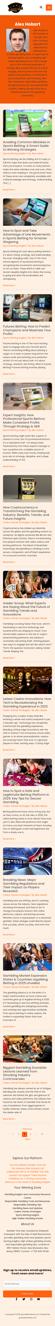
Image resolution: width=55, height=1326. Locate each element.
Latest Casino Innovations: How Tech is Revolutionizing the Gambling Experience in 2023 (27, 702)
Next (29, 1139)
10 (42, 1134)
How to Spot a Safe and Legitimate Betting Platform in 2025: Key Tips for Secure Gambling (26, 796)
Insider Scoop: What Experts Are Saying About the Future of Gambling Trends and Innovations (26, 609)
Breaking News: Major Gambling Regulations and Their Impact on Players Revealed (23, 885)
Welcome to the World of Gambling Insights (27, 1182)
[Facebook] (16, 1299)
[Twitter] (23, 1299)
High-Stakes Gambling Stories (27, 1218)
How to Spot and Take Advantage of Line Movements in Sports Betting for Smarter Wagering (26, 236)
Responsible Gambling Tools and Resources (27, 1201)
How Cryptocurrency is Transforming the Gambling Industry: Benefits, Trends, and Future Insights (26, 513)
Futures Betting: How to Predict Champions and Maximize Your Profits (27, 330)
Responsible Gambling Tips (27, 1204)
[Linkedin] (38, 1299)
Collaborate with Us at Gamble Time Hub (27, 1171)
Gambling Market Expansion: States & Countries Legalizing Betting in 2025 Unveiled (25, 979)
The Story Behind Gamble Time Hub (27, 1165)
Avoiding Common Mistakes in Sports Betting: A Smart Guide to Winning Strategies (26, 146)
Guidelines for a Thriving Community (27, 1178)
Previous (26, 1128)
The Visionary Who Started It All (27, 1168)
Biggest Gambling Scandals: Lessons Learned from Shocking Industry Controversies (25, 1073)
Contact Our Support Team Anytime (27, 1175)
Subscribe (27, 1294)
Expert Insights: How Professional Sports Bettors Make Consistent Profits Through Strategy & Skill (24, 420)
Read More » (9, 189)
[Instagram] (31, 1299)
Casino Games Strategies (16, 522)
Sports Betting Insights (14, 153)
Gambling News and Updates (28, 1208)
